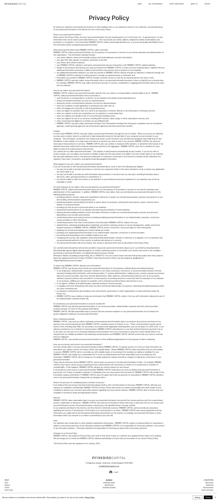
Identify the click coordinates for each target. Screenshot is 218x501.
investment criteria (109, 482)
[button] (176, 4)
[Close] (215, 497)
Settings (198, 497)
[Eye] (15, 4)
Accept (208, 497)
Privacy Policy (90, 497)
